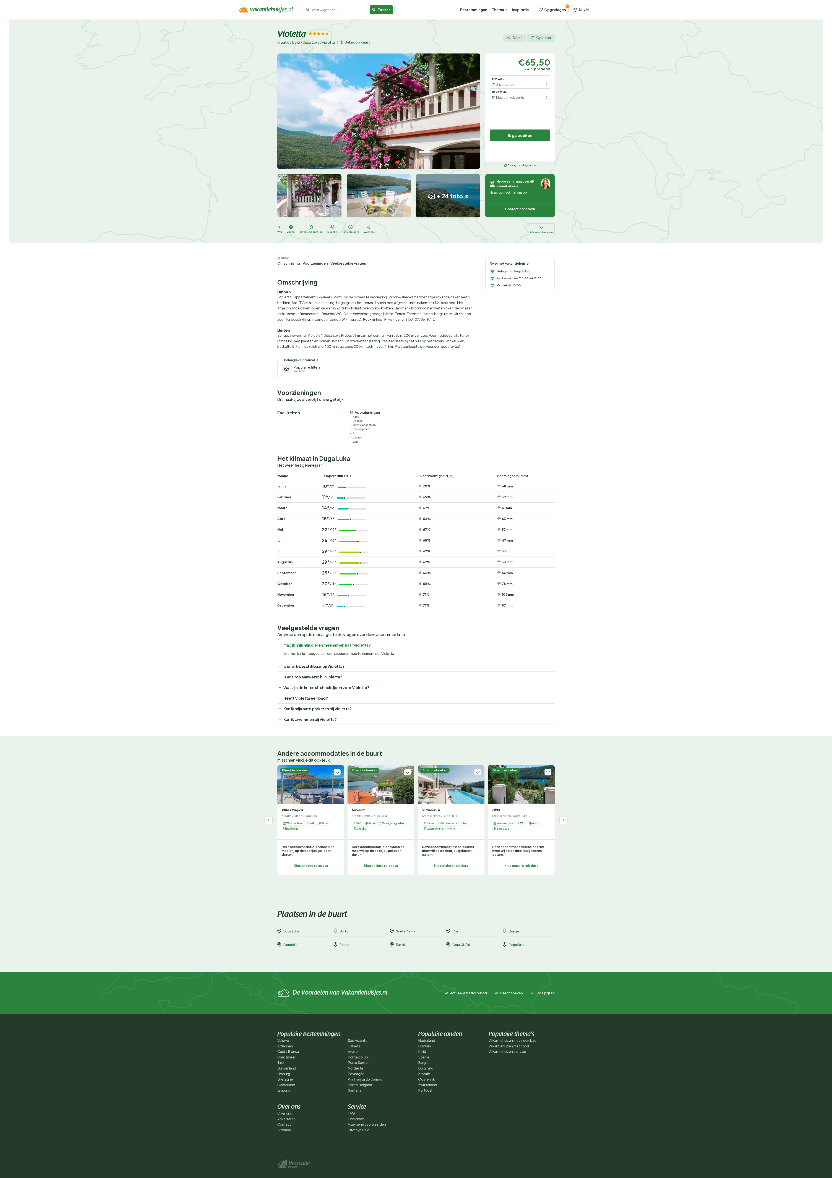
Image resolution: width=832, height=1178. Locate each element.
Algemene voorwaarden (367, 1124)
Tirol (280, 1062)
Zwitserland (427, 1085)
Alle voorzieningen (541, 232)
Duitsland (425, 1068)
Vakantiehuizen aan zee (507, 1051)
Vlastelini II (431, 810)
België (423, 1062)
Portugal (425, 1090)
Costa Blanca (288, 1051)
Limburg (283, 1073)
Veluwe (283, 1040)
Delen (518, 37)
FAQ (351, 1113)
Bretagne (285, 1079)
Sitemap (284, 1130)
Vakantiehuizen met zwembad (512, 1040)
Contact (284, 1124)
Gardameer (286, 1057)
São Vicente (357, 1040)
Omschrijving (288, 263)
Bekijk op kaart (357, 42)
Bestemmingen (473, 9)
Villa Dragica (292, 810)
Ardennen (285, 1046)
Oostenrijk (426, 1079)
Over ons (284, 1113)
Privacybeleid (358, 1130)
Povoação (356, 1073)
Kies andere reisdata (311, 865)
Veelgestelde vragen (348, 263)
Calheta (354, 1046)
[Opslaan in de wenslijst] (337, 772)
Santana (354, 1090)
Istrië (296, 42)
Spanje (423, 1057)
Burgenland (286, 1068)
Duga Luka (310, 42)
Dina (496, 810)
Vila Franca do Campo (365, 1079)
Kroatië (283, 42)
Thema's (499, 9)
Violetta (358, 810)
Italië (422, 1051)
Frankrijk (424, 1046)
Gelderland (286, 1085)
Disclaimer (356, 1119)
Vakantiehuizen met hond (509, 1046)
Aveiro (353, 1051)
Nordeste (355, 1068)
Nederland (426, 1040)
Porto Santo (358, 1062)
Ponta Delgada (360, 1085)
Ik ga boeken (520, 135)
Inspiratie (520, 9)
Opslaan (543, 37)
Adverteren (286, 1119)
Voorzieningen (315, 263)
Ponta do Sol (358, 1057)
